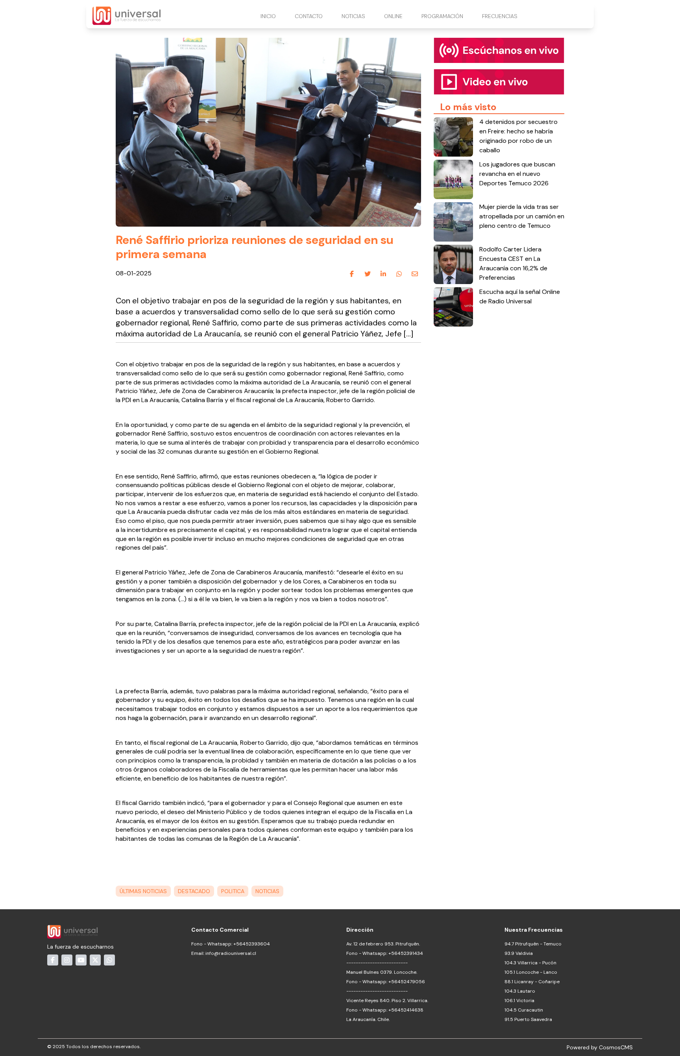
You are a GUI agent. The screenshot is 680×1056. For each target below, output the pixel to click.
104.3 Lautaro (519, 991)
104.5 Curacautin (523, 1010)
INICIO (268, 16)
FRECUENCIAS (499, 16)
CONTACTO (309, 16)
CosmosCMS (616, 1047)
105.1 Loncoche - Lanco (530, 972)
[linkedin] (383, 274)
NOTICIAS (353, 16)
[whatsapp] (399, 274)
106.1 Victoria (519, 1000)
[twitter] (367, 274)
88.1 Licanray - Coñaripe (532, 981)
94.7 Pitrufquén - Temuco (533, 944)
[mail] (414, 274)
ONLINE (393, 16)
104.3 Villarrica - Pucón (530, 963)
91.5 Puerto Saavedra (528, 1019)
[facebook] (352, 274)
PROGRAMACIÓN (442, 16)
